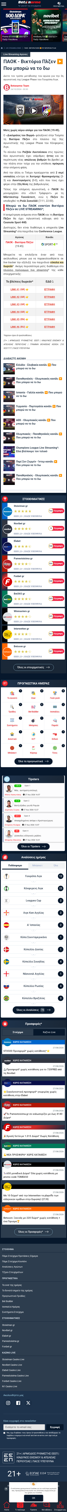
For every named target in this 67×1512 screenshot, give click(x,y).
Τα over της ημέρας (12, 1285)
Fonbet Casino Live (11, 1381)
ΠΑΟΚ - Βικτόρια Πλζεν (19, 242)
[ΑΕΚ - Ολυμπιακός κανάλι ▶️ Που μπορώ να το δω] (9, 424)
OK (33, 1498)
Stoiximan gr (21, 506)
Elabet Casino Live (11, 1370)
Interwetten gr (21, 628)
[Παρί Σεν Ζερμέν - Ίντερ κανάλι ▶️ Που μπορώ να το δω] (9, 465)
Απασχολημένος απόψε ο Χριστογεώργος (33, 820)
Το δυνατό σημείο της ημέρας (17, 1290)
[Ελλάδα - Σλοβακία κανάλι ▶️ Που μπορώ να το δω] (9, 368)
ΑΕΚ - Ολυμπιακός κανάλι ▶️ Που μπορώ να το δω (36, 422)
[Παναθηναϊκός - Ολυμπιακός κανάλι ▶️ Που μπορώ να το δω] (9, 382)
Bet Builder (7, 1301)
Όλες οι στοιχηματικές (31, 667)
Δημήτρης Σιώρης (12, 810)
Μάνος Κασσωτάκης (13, 795)
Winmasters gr (22, 611)
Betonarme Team (20, 85)
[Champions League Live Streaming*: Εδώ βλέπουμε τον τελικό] (9, 451)
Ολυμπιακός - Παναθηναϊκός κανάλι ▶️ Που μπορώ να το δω (39, 435)
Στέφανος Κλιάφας (12, 825)
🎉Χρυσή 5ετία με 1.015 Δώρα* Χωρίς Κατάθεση (31, 1136)
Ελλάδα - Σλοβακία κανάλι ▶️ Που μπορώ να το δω (36, 366)
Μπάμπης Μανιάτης (13, 840)
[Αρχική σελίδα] (2, 48)
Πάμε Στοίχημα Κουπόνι (14, 1261)
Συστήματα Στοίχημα (13, 1312)
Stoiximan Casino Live (13, 1359)
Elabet (17, 541)
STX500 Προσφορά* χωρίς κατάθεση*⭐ (26, 1051)
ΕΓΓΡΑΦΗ (49, 289)
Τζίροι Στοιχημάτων (12, 1272)
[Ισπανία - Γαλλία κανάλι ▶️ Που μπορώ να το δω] (9, 396)
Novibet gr (19, 523)
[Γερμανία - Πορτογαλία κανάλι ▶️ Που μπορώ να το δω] (9, 410)
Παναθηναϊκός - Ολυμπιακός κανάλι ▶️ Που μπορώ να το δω (39, 380)
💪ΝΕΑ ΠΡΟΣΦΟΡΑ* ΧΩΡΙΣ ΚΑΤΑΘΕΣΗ (25, 1154)
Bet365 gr (19, 593)
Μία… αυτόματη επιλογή (25, 790)
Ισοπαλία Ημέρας (11, 1306)
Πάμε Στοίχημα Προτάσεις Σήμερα (20, 1256)
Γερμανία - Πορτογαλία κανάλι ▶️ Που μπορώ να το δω (38, 408)
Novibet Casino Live (12, 1365)
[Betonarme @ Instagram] (8, 1403)
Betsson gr (20, 646)
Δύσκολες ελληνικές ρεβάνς (27, 835)
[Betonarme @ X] (28, 1403)
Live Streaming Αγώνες (15, 54)
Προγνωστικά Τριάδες (13, 1296)
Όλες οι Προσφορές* (31, 1231)
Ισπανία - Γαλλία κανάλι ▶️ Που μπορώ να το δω (39, 394)
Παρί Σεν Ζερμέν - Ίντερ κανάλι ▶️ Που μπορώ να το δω (36, 463)
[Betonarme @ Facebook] (18, 1403)
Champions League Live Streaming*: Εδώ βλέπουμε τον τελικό (37, 449)
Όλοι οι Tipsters (31, 846)
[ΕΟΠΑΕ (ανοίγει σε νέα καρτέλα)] (42, 1474)
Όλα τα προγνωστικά (31, 761)
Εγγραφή (55, 1427)
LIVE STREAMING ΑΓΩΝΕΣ (13, 48)
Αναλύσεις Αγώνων (12, 1266)
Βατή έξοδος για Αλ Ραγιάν (26, 805)
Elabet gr (6, 1336)
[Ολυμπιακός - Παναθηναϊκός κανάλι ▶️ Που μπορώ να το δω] (9, 437)
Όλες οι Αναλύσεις (30, 1009)
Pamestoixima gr (23, 558)
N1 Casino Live (9, 1386)
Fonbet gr (19, 576)
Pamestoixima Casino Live (15, 1375)
